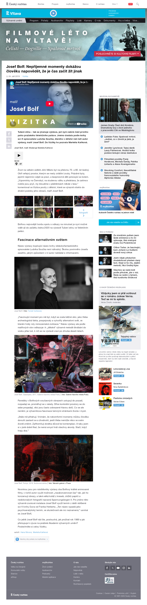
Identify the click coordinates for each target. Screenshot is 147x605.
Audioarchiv (114, 13)
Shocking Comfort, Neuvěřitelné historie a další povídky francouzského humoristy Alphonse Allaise (120, 174)
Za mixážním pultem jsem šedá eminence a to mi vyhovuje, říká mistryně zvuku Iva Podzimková (126, 239)
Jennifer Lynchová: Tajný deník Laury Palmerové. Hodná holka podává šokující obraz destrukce (120, 150)
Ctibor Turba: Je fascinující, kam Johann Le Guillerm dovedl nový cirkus (127, 250)
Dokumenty (109, 20)
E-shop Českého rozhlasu (113, 287)
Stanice (85, 4)
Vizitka (25, 76)
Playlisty (70, 20)
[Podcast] (16, 164)
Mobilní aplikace (49, 577)
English (133, 593)
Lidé (79, 20)
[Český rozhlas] (16, 4)
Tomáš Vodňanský (35, 311)
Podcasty (46, 574)
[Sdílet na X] (9, 140)
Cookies (99, 593)
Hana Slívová (26, 532)
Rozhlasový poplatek (82, 584)
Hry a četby (105, 194)
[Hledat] (137, 4)
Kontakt (77, 580)
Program (55, 4)
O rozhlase (100, 4)
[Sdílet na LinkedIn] (9, 146)
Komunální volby (18, 570)
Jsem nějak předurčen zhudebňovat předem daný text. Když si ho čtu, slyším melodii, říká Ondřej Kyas (126, 262)
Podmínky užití (122, 593)
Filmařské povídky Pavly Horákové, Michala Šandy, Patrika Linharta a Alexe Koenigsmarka (121, 161)
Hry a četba (124, 20)
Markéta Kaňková (40, 532)
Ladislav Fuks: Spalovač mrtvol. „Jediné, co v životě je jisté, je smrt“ (120, 139)
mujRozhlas (70, 4)
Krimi (115, 194)
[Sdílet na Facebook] (9, 133)
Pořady (44, 20)
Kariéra (76, 577)
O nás (98, 20)
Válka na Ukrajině (18, 567)
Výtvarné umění (14, 20)
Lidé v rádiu (78, 574)
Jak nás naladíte (80, 567)
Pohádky (104, 198)
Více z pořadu (106, 232)
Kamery (112, 15)
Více (136, 20)
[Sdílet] (20, 164)
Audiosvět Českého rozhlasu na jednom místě (116, 212)
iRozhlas (41, 4)
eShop (13, 577)
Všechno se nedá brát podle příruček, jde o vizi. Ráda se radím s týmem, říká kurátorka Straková (126, 274)
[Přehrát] (18, 156)
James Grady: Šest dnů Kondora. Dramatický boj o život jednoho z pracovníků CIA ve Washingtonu (117, 127)
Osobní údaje (110, 593)
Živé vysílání (105, 202)
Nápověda (78, 570)
